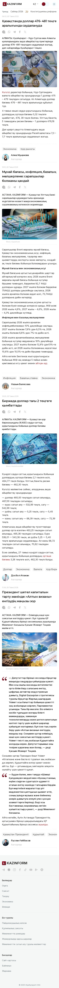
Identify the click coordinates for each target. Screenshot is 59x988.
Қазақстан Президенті (16, 834)
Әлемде (6, 907)
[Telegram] (14, 32)
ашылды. (43, 824)
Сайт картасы (9, 960)
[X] (25, 32)
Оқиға (5, 885)
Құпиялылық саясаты (12, 928)
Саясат (5, 891)
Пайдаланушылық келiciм (14, 923)
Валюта (38, 569)
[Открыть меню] (54, 4)
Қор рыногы (28, 149)
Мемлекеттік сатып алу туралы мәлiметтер (24, 944)
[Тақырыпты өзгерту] (45, 4)
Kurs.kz (6, 92)
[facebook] (20, 869)
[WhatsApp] (9, 32)
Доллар (7, 569)
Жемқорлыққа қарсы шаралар (17, 939)
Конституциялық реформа (43, 11)
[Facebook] (19, 32)
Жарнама (6, 971)
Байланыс (7, 965)
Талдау (5, 896)
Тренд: (5, 11)
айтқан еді (41, 363)
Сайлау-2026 (17, 11)
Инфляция (9, 378)
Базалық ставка (28, 378)
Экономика (9, 149)
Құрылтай (38, 834)
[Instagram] (3, 32)
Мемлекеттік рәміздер (13, 933)
